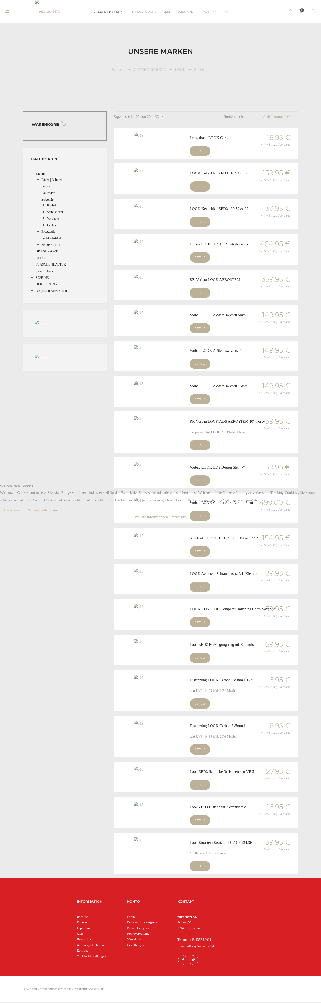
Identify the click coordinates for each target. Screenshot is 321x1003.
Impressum (178, 517)
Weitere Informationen (151, 517)
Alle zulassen (11, 510)
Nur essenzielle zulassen (43, 510)
